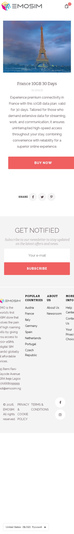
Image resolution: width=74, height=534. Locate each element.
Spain (28, 332)
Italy (27, 319)
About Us (53, 307)
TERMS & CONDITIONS (40, 407)
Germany (31, 326)
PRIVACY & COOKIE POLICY (23, 412)
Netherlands (33, 338)
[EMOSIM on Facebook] (60, 402)
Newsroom (54, 313)
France (29, 313)
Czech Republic (31, 353)
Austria (29, 307)
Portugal (30, 344)
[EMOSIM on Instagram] (60, 414)
